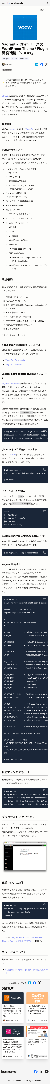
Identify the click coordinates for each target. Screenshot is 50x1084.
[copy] (44, 430)
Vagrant (6, 58)
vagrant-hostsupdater (11, 383)
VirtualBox (29, 129)
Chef (15, 58)
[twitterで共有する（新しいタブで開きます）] (46, 64)
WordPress (24, 58)
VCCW (5, 95)
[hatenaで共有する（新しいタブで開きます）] (36, 64)
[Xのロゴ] (41, 1071)
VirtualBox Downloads (15, 360)
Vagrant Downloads (13, 364)
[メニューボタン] (3, 3)
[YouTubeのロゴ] (47, 1071)
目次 (42, 9)
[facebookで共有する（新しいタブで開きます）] (41, 64)
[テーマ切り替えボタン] (47, 2)
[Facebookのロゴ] (36, 1071)
